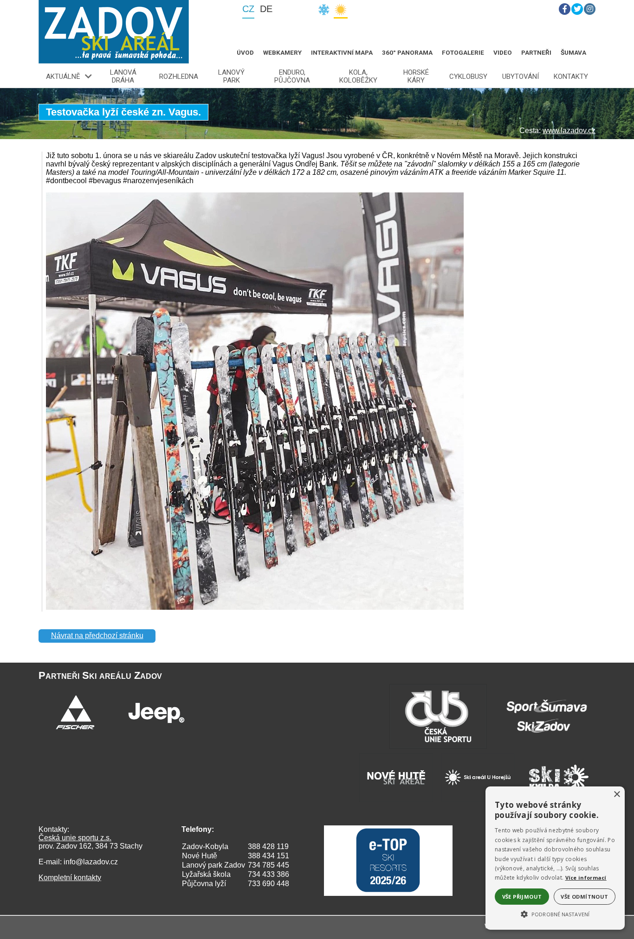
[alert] (555, 858)
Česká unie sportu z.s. (75, 838)
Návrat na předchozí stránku (97, 635)
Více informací (586, 877)
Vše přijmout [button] (522, 896)
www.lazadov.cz (569, 130)
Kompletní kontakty (70, 878)
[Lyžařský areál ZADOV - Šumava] (114, 32)
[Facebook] (564, 9)
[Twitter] (577, 9)
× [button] (616, 794)
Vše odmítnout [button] (584, 896)
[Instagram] (589, 9)
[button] (555, 913)
